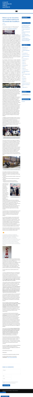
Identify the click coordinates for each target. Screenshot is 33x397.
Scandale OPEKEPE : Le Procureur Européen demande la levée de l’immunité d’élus (26, 39)
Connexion (23, 101)
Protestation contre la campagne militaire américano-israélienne (26, 35)
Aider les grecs (24, 47)
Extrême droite (24, 65)
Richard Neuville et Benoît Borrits (12, 28)
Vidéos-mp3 (24, 87)
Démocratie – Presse (25, 54)
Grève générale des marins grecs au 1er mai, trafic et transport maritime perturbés (26, 26)
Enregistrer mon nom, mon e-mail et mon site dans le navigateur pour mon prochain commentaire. (10, 382)
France (23, 66)
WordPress (10, 390)
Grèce (23, 68)
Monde (23, 76)
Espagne (23, 60)
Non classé (23, 78)
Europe (23, 63)
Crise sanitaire (24, 53)
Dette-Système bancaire (25, 56)
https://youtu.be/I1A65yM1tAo (12, 357)
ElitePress (16, 390)
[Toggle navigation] (16, 11)
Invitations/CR (24, 69)
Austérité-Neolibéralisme (25, 50)
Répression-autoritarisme (26, 84)
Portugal (23, 81)
